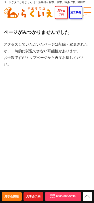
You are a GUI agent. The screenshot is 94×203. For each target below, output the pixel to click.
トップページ (37, 57)
